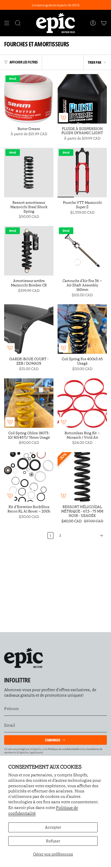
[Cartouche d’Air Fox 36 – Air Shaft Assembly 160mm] (82, 251)
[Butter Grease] (28, 99)
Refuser (53, 841)
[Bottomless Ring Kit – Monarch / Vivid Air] (82, 403)
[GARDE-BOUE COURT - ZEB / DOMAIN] (28, 329)
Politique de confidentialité (63, 749)
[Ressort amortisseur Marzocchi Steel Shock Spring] (28, 172)
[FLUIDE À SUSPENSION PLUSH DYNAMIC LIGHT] (82, 99)
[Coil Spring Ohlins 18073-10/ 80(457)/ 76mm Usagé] (28, 403)
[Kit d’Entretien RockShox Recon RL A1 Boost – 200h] (28, 477)
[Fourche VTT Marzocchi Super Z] (82, 172)
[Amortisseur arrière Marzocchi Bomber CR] (28, 251)
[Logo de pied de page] (23, 658)
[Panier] (103, 23)
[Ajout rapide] (63, 117)
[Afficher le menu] (7, 23)
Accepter (53, 827)
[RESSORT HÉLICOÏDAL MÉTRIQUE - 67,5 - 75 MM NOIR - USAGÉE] (82, 477)
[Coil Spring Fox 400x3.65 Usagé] (82, 329)
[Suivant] (85, 535)
